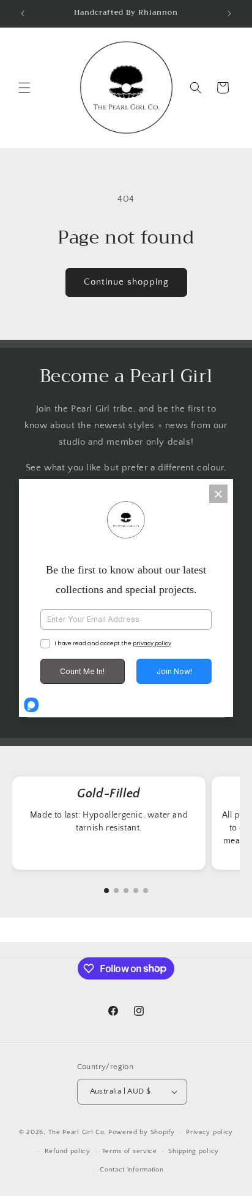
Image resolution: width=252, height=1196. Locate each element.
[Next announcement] (229, 13)
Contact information (131, 1169)
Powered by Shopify (141, 1132)
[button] (24, 87)
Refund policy (68, 1151)
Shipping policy (193, 1151)
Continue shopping (126, 282)
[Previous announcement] (22, 13)
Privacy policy (209, 1132)
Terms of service (129, 1151)
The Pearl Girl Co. (77, 1132)
